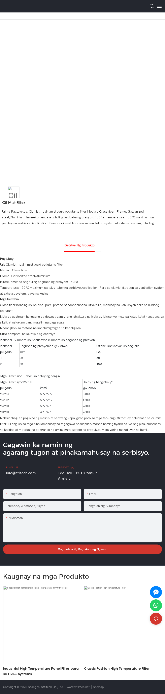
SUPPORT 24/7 (66, 467)
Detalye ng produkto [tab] (79, 245)
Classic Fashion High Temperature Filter (117, 668)
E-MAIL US (12, 467)
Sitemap (98, 687)
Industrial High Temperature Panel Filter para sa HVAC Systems (41, 671)
